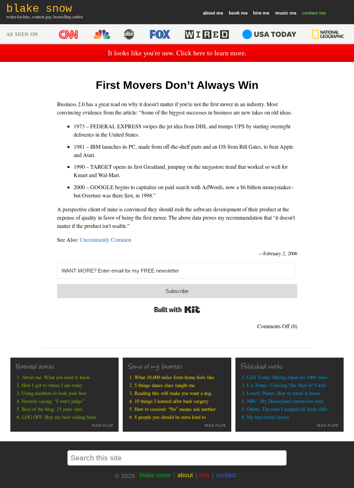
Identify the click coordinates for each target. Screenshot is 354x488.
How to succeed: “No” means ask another (175, 409)
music (281, 13)
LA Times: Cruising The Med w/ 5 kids (286, 385)
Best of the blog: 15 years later (52, 409)
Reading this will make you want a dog (172, 393)
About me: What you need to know (56, 377)
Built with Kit (177, 309)
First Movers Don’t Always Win (177, 85)
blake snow (155, 475)
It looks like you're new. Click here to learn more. (177, 52)
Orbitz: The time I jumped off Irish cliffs (287, 409)
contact (310, 13)
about (209, 13)
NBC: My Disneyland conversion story (285, 401)
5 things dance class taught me (164, 385)
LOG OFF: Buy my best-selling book (59, 417)
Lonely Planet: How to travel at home (283, 393)
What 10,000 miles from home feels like (174, 377)
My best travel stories (268, 417)
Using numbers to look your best (54, 393)
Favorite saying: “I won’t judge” (53, 401)
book (234, 13)
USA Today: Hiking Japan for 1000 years (287, 377)
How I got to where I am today (52, 385)
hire (257, 13)
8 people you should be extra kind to (170, 417)
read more (102, 425)
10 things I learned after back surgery (171, 401)
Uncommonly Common (105, 239)
